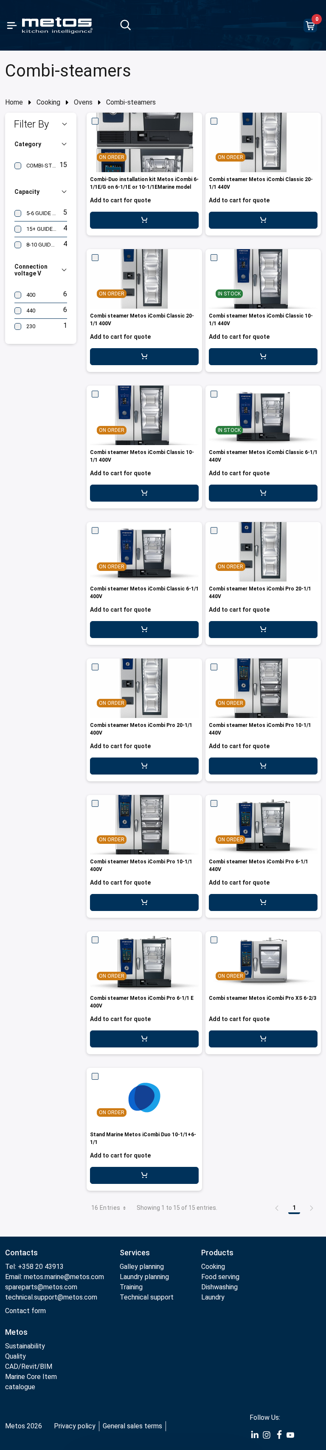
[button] (41, 124)
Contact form (25, 1311)
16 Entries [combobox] (106, 1207)
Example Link (255, 1435)
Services (135, 1252)
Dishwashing (219, 1287)
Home (14, 102)
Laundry (213, 1297)
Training (131, 1287)
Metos (16, 1332)
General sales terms (132, 1426)
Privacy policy (75, 1426)
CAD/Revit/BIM (28, 1366)
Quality (15, 1356)
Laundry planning (144, 1277)
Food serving (220, 1277)
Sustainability (25, 1346)
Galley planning (142, 1267)
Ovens (83, 102)
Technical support (147, 1297)
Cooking (48, 102)
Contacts (21, 1252)
